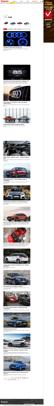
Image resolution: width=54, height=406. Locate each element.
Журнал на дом (12, 2)
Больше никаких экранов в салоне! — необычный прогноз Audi (16, 157)
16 (18, 378)
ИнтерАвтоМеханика (5, 2)
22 (8, 379)
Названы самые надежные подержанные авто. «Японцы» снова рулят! (16, 265)
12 (11, 378)
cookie (23, 405)
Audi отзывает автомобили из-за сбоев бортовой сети (15, 201)
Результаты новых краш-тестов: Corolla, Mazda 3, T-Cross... (16, 243)
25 (13, 379)
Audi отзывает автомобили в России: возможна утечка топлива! (15, 373)
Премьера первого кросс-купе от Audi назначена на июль (16, 222)
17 (20, 378)
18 (22, 378)
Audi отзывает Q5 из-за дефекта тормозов (13, 286)
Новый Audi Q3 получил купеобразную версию (13, 124)
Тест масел (35, 2)
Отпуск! (29, 2)
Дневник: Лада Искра (41, 2)
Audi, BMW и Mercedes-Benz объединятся (12, 47)
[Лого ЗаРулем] (4, 1)
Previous (3, 24)
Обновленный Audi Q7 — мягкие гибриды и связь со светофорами (15, 180)
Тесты (27, 1)
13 (13, 378)
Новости (14, 1)
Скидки (32, 2)
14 (15, 378)
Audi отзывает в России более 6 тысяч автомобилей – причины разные (15, 102)
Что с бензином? (24, 2)
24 (11, 379)
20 (25, 378)
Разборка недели (18, 2)
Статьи (21, 1)
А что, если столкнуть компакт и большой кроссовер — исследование (15, 308)
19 (24, 378)
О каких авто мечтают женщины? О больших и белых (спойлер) (15, 350)
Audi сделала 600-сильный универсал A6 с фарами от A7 (16, 81)
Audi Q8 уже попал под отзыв (10, 329)
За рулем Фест (3, 399)
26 (15, 379)
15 (16, 378)
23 (10, 379)
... (9, 378)
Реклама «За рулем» (40, 403)
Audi (10, 17)
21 (27, 378)
